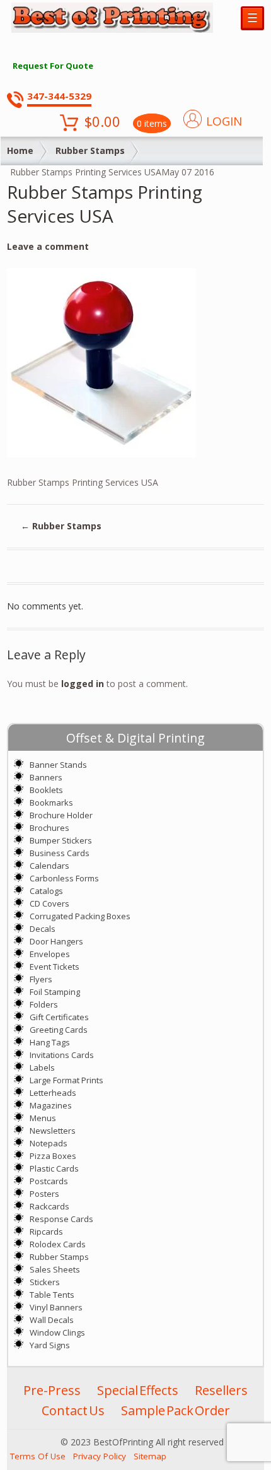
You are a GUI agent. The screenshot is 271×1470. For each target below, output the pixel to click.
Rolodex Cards (58, 1244)
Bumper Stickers (61, 840)
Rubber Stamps (90, 150)
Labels (42, 1067)
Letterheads (53, 1092)
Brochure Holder (61, 815)
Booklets (46, 790)
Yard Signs (50, 1345)
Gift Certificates (59, 1017)
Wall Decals (52, 1320)
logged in (82, 684)
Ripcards (46, 1231)
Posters (44, 1193)
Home (20, 150)
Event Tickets (54, 966)
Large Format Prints (66, 1080)
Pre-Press (52, 1390)
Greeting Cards (59, 1029)
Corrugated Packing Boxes (80, 916)
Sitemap (150, 1456)
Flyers (41, 979)
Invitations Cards (62, 1055)
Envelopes (50, 954)
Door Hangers (56, 941)
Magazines (51, 1105)
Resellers (221, 1390)
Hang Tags (50, 1042)
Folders (44, 1004)
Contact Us (73, 1410)
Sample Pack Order (175, 1410)
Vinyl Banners (56, 1307)
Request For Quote (53, 65)
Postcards (49, 1181)
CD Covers (49, 903)
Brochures (49, 827)
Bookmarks (51, 802)
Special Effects (137, 1390)
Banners (46, 777)
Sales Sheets (55, 1269)
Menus (43, 1118)
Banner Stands (58, 764)
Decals (42, 928)
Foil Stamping (55, 991)
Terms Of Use (38, 1456)
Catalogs (46, 891)
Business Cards (59, 853)
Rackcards (49, 1206)
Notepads (48, 1143)
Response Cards (61, 1219)
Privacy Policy (99, 1456)
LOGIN (224, 121)
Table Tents (52, 1294)
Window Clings (57, 1332)
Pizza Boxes (53, 1155)
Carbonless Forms (64, 878)
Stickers (45, 1282)
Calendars (49, 865)
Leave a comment (48, 246)
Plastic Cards (54, 1168)
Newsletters (53, 1130)
